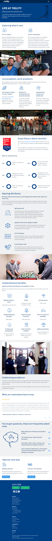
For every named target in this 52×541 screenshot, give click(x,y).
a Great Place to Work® (29, 141)
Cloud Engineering (16, 501)
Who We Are (14, 508)
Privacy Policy (15, 513)
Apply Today (31, 476)
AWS (13, 533)
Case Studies (14, 528)
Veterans (14, 520)
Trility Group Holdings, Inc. (29, 538)
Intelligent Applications (16, 500)
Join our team (25, 487)
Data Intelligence (15, 499)
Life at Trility (14, 518)
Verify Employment (16, 521)
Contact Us (15, 487)
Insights (13, 525)
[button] (48, 1)
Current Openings (15, 519)
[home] (7, 1)
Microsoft (14, 532)
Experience (14, 526)
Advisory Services (15, 497)
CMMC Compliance (16, 504)
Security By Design (17, 511)
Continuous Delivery (17, 510)
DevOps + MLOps (15, 502)
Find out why (6, 476)
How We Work (15, 509)
